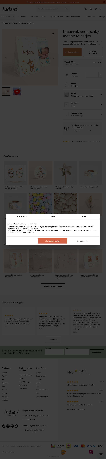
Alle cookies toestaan (52, 241)
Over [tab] (84, 216)
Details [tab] (53, 216)
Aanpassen (81, 241)
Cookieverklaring (28, 232)
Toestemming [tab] (22, 216)
